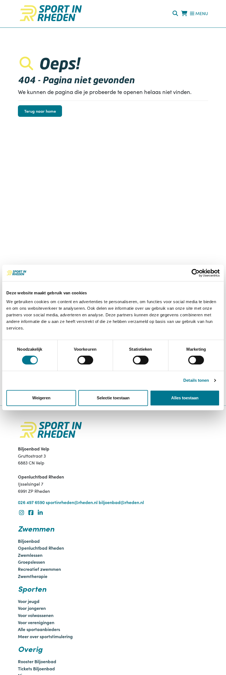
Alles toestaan (184, 397)
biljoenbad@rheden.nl (121, 502)
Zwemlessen (30, 555)
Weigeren (41, 397)
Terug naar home (40, 111)
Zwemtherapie (32, 576)
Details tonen (196, 380)
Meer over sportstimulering (45, 636)
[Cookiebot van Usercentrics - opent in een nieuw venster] (195, 273)
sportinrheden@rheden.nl (72, 502)
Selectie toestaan (113, 397)
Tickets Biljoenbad (36, 668)
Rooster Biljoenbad (37, 661)
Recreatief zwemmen (39, 569)
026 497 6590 (31, 502)
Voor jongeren (32, 608)
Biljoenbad (29, 541)
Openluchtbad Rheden (41, 548)
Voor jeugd (28, 601)
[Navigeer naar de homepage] (51, 13)
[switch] (85, 360)
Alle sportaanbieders (39, 629)
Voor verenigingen (36, 622)
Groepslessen (31, 562)
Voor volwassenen (35, 615)
